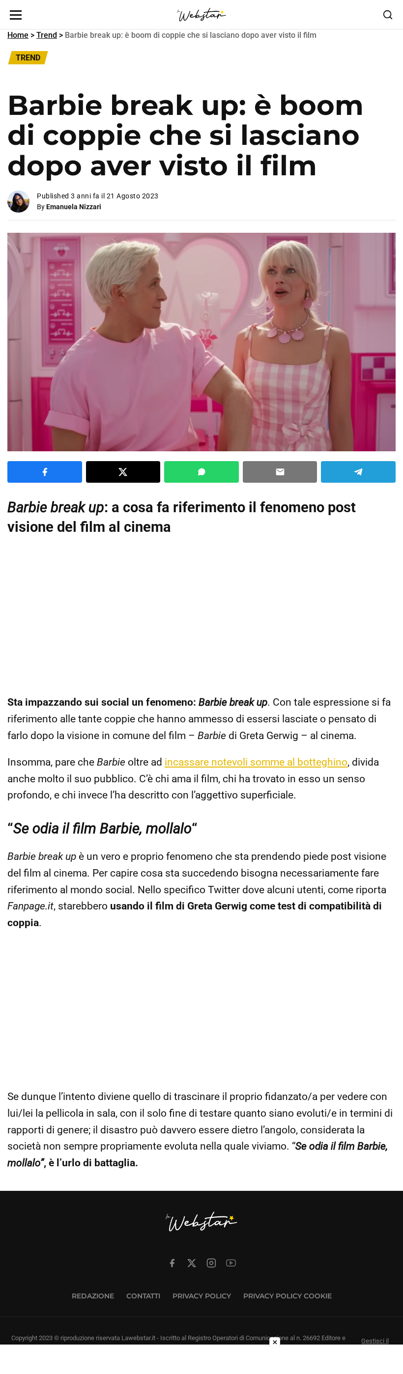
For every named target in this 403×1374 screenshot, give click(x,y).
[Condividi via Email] (280, 472)
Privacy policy (202, 1296)
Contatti (143, 1296)
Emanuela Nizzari (73, 207)
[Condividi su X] (123, 472)
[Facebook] (172, 1263)
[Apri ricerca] (387, 14)
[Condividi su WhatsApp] (201, 472)
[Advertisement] (201, 615)
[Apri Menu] (15, 15)
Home (18, 35)
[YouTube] (231, 1263)
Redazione (93, 1296)
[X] (192, 1263)
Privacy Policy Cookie (287, 1296)
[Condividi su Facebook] (44, 472)
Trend (46, 35)
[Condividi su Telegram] (358, 472)
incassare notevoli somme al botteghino (256, 762)
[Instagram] (211, 1263)
